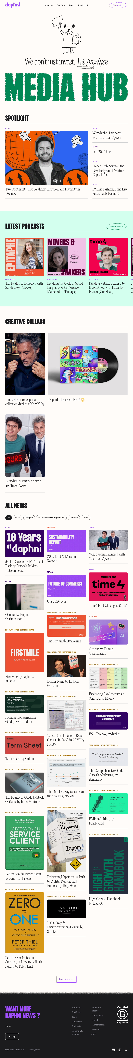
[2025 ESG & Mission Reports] (66, 541)
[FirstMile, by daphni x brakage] (24, 652)
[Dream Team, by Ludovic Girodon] (66, 666)
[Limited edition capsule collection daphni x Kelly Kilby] (25, 364)
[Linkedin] (113, 1050)
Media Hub (83, 5)
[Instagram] (119, 1050)
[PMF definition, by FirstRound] (108, 803)
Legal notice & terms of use (15, 1050)
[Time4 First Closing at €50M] (108, 586)
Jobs (93, 1034)
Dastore (95, 1029)
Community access (77, 1032)
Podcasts (76, 1026)
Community (97, 1015)
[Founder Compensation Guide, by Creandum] (24, 704)
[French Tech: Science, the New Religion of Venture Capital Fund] (110, 170)
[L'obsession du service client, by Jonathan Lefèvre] (24, 843)
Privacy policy (34, 1050)
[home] (18, 5)
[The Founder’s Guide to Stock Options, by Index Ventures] (24, 783)
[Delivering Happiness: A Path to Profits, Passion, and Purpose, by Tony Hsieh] (66, 841)
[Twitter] (126, 1050)
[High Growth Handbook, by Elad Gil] (108, 865)
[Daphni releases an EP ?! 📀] (88, 364)
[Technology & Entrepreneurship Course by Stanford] (66, 909)
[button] (24, 257)
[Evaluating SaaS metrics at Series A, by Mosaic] (108, 678)
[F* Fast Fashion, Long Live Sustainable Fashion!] (110, 191)
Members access (96, 1009)
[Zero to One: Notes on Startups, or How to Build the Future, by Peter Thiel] (24, 922)
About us (49, 5)
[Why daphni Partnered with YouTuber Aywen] (110, 135)
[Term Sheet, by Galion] (24, 745)
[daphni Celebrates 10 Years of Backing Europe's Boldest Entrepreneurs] (24, 543)
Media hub (77, 1021)
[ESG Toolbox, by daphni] (108, 721)
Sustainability (98, 1024)
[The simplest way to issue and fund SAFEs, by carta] (66, 772)
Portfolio (61, 5)
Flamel (94, 1020)
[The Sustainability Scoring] (66, 626)
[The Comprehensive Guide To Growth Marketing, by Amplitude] (108, 757)
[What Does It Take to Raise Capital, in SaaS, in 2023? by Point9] (66, 715)
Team (71, 5)
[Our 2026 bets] (110, 151)
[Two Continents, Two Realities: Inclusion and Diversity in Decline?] (46, 158)
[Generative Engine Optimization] (24, 597)
